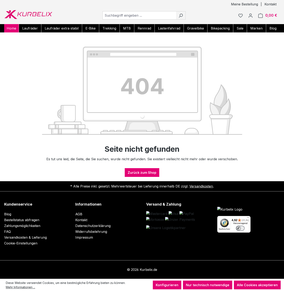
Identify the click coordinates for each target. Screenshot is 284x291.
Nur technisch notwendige (207, 285)
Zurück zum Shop (142, 172)
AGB (78, 214)
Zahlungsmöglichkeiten (22, 226)
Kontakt (270, 4)
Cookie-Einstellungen (20, 243)
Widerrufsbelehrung (91, 231)
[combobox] (139, 15)
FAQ (7, 231)
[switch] (240, 228)
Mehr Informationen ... (20, 287)
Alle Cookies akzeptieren (257, 285)
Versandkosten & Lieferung (25, 237)
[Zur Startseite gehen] (28, 14)
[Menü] (248, 218)
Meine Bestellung (244, 4)
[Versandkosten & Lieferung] (166, 228)
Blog (7, 214)
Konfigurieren (167, 285)
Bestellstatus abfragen (21, 220)
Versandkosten (201, 186)
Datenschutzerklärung (93, 226)
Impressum (84, 237)
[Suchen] (181, 15)
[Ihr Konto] (251, 15)
